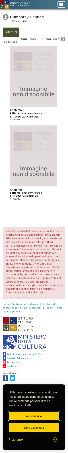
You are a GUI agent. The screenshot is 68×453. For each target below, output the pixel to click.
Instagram (12, 362)
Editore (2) (11, 32)
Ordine (23, 39)
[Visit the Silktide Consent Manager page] (55, 439)
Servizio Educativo (17, 358)
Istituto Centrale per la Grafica (20, 304)
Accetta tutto (34, 416)
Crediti (49, 308)
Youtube (11, 366)
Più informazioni (54, 111)
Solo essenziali (34, 427)
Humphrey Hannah (26, 115)
